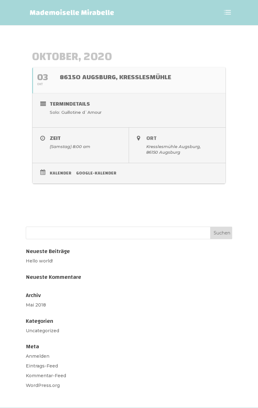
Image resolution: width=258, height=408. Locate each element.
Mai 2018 (36, 305)
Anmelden (37, 356)
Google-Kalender (96, 173)
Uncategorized (42, 331)
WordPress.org (43, 385)
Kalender (60, 173)
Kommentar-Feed (46, 375)
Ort (151, 138)
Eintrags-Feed (42, 366)
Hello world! (39, 261)
